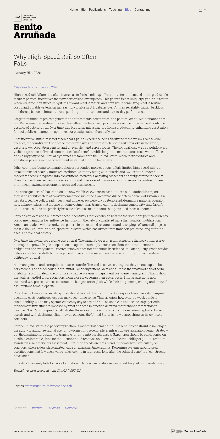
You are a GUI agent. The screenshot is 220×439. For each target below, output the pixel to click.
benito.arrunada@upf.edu (60, 431)
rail (69, 386)
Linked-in (54, 408)
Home (73, 9)
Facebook (71, 408)
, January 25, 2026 (36, 87)
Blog (128, 9)
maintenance (56, 386)
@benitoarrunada (97, 431)
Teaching (115, 9)
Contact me (143, 9)
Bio (83, 9)
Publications (97, 9)
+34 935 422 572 (26, 431)
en (200, 9)
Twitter (37, 408)
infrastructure (35, 386)
